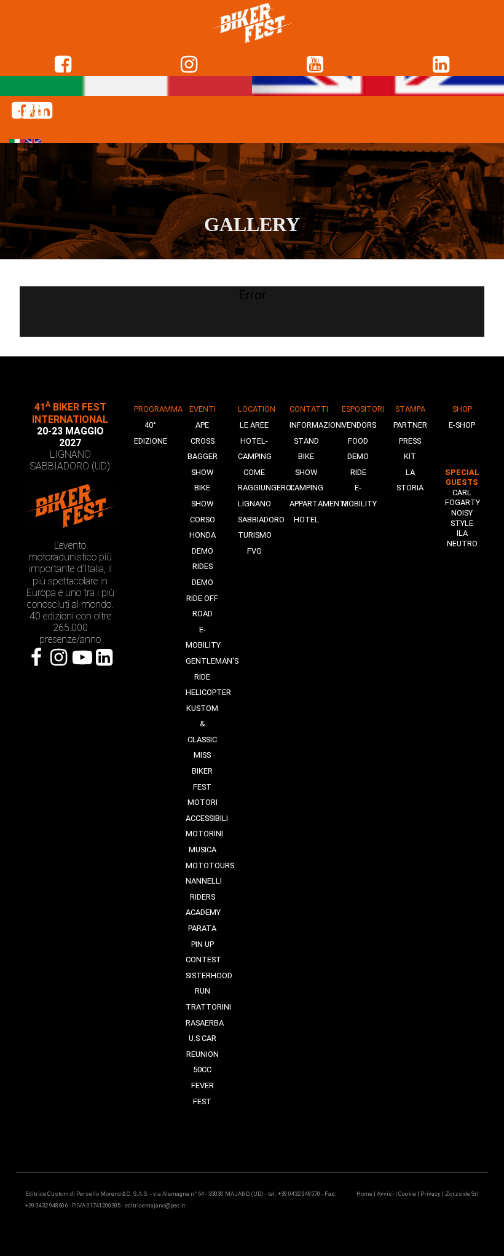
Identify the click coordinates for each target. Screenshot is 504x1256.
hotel (306, 519)
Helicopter (208, 692)
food (358, 440)
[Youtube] (81, 657)
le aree (254, 425)
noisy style (462, 518)
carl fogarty (462, 498)
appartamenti (318, 503)
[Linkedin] (441, 64)
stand (306, 440)
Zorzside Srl (462, 1193)
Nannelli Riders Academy (204, 896)
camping (306, 487)
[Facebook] (36, 657)
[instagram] (189, 64)
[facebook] (63, 64)
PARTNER (410, 425)
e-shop (462, 425)
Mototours (210, 865)
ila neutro (462, 538)
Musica (202, 849)
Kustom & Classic (202, 724)
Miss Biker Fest (202, 770)
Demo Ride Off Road (202, 598)
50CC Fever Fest (202, 1085)
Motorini (204, 833)
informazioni (316, 425)
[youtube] (315, 64)
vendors (359, 425)
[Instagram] (59, 657)
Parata (202, 928)
